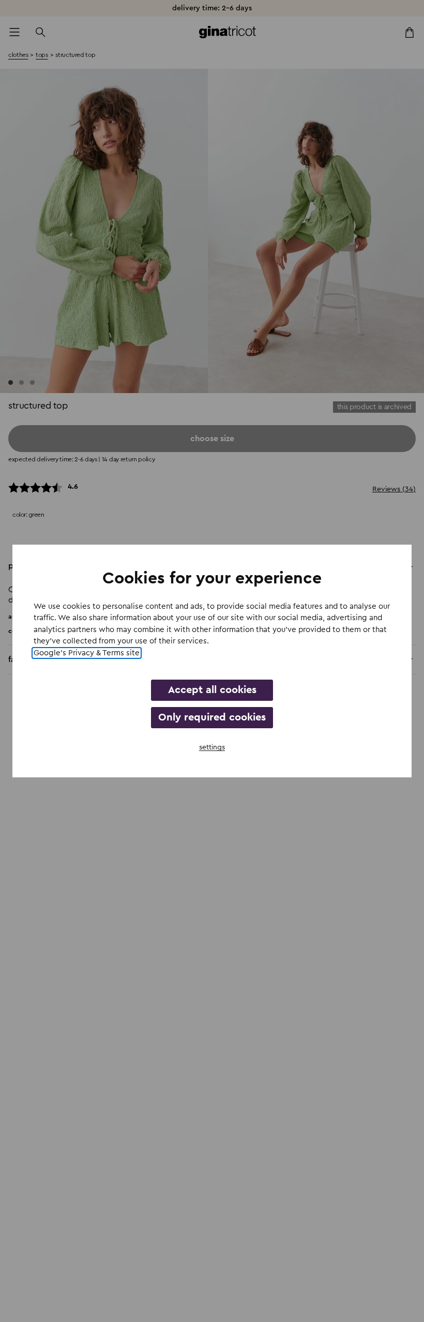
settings (212, 747)
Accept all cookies (212, 690)
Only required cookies (212, 717)
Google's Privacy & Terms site (87, 653)
